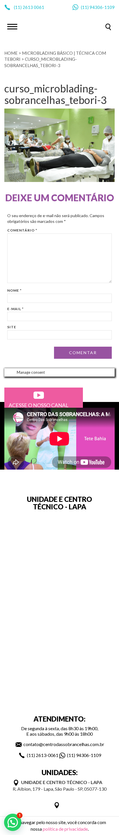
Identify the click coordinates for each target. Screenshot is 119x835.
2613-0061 (47, 755)
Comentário (22, 230)
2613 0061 (33, 7)
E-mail (15, 309)
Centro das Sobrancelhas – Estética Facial (59, 26)
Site (11, 327)
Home (11, 53)
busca (108, 26)
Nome (14, 290)
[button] (12, 822)
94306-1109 (102, 7)
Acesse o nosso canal (38, 405)
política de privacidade (65, 829)
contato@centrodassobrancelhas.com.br (63, 744)
